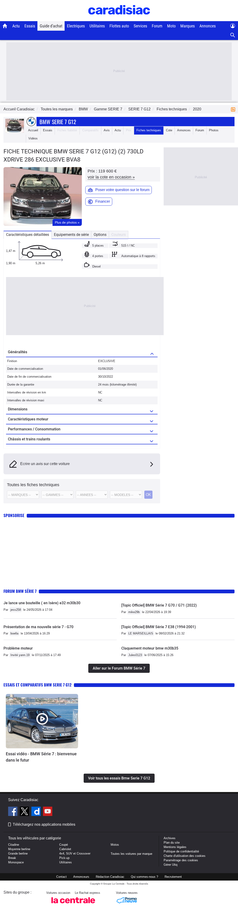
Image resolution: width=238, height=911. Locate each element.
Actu (16, 25)
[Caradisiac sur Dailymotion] (36, 812)
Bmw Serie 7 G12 (58, 121)
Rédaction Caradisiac (110, 876)
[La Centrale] (73, 904)
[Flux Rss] (234, 109)
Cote (169, 130)
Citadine (13, 844)
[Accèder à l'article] (42, 721)
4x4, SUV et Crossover (74, 853)
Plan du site (172, 842)
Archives (169, 838)
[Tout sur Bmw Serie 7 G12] (14, 131)
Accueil (33, 130)
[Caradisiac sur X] (25, 812)
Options (100, 234)
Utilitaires (97, 25)
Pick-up (64, 858)
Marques (187, 25)
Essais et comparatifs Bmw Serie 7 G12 (37, 685)
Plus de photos (67, 222)
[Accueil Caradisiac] (5, 25)
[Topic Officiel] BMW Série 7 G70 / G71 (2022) (159, 605)
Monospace (16, 862)
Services (140, 25)
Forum (157, 25)
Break (12, 858)
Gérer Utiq (170, 864)
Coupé (63, 844)
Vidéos (33, 138)
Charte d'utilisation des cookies (184, 856)
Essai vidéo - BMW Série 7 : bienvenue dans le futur (41, 756)
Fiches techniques (148, 130)
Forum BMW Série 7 (19, 591)
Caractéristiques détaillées (27, 234)
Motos (115, 844)
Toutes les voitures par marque (131, 853)
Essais (29, 25)
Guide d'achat (51, 25)
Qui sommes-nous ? (144, 876)
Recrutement (173, 876)
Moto (171, 25)
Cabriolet (65, 849)
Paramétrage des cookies (181, 860)
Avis (107, 130)
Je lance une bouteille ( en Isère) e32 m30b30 (41, 603)
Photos (213, 130)
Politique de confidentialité (181, 851)
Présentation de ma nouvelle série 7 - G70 (38, 627)
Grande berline (18, 853)
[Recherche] (233, 35)
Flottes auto (119, 25)
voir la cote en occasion (111, 177)
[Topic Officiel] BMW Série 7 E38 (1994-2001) (158, 627)
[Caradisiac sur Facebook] (13, 812)
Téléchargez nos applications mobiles (44, 824)
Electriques (76, 25)
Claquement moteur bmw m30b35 (149, 648)
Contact (61, 876)
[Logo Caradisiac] (119, 18)
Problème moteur (18, 648)
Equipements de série (71, 234)
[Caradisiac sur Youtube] (47, 812)
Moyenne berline (19, 849)
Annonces (207, 25)
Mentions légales (175, 847)
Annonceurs (81, 876)
